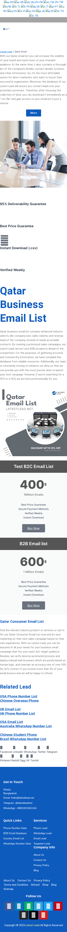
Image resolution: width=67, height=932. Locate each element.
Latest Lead (6, 51)
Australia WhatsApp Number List (26, 726)
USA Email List (11, 722)
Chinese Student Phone (18, 735)
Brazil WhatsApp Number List (23, 739)
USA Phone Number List (18, 696)
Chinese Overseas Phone (19, 701)
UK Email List (10, 709)
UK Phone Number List (17, 713)
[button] (57, 29)
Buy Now (34, 528)
